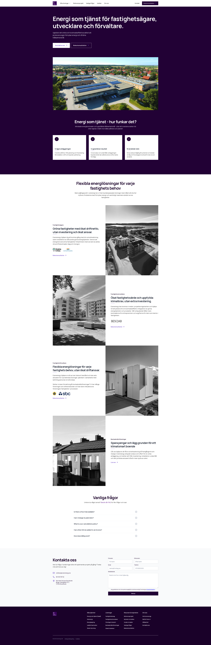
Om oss (106, 3)
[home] (55, 3)
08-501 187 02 (60, 577)
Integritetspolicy (150, 589)
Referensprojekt (78, 3)
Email (109, 565)
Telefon (136, 565)
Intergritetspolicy (69, 639)
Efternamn (137, 558)
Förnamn (110, 558)
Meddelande (111, 571)
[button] (65, 3)
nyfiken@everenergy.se (63, 573)
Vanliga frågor (90, 3)
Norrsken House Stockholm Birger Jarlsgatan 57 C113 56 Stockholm (64, 582)
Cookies (78, 639)
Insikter (99, 3)
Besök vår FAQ (106, 502)
